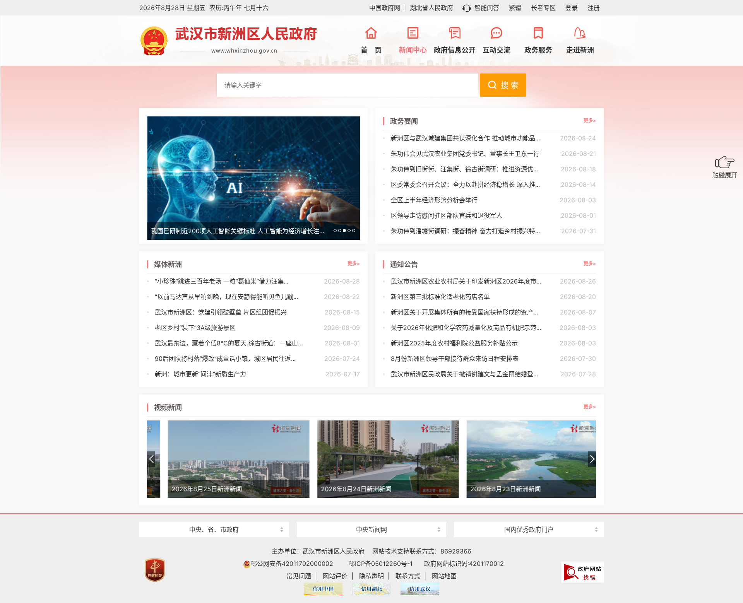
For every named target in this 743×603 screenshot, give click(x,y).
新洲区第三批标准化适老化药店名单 (493, 297)
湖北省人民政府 (431, 8)
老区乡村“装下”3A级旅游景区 (257, 327)
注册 (593, 8)
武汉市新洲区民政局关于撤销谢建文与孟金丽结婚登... (493, 374)
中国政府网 (384, 8)
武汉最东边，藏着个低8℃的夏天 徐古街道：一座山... (257, 343)
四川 (529, 515)
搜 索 (510, 85)
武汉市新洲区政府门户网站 (236, 40)
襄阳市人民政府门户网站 (214, 515)
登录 (571, 8)
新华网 (371, 515)
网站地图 (444, 576)
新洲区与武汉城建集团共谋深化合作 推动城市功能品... (493, 138)
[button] (592, 459)
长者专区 (543, 8)
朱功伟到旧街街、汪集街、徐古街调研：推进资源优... (493, 169)
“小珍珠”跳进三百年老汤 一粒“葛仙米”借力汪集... (257, 281)
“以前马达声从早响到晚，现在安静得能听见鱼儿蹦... (257, 297)
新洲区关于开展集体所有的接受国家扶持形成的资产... (493, 312)
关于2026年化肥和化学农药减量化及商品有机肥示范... (493, 327)
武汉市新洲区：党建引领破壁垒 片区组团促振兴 (257, 312)
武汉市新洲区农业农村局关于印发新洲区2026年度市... (493, 281)
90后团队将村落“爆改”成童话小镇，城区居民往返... (257, 358)
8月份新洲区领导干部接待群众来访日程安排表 (493, 358)
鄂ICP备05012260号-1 (381, 563)
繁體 (515, 8)
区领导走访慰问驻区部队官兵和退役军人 (493, 215)
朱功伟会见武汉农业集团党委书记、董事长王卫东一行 (493, 153)
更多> (590, 120)
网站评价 (335, 576)
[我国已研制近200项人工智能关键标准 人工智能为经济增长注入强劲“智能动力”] (253, 177)
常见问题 (298, 576)
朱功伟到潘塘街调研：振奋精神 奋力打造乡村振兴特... (493, 231)
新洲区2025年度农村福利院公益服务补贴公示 (493, 343)
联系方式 (407, 576)
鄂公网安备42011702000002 (292, 563)
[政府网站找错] (582, 572)
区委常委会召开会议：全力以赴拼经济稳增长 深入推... (493, 184)
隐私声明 (371, 576)
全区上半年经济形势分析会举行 (493, 200)
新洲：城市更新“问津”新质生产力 (257, 374)
